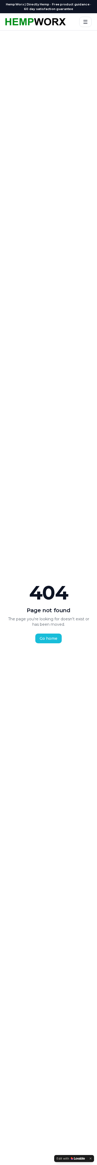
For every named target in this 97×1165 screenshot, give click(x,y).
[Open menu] (85, 22)
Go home (48, 638)
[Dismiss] (90, 1158)
